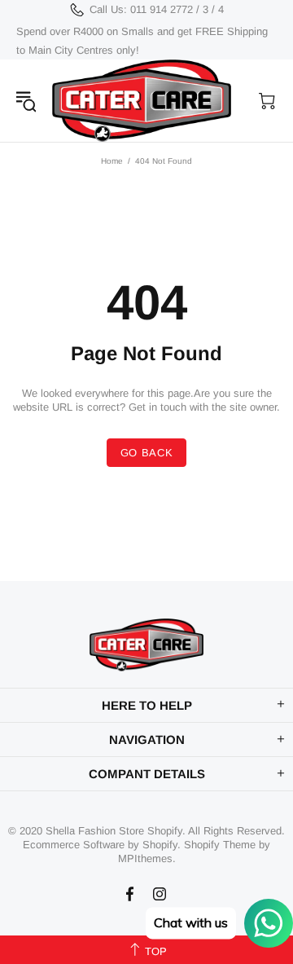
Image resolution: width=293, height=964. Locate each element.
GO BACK (146, 453)
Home (112, 160)
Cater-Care (141, 100)
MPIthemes (145, 858)
